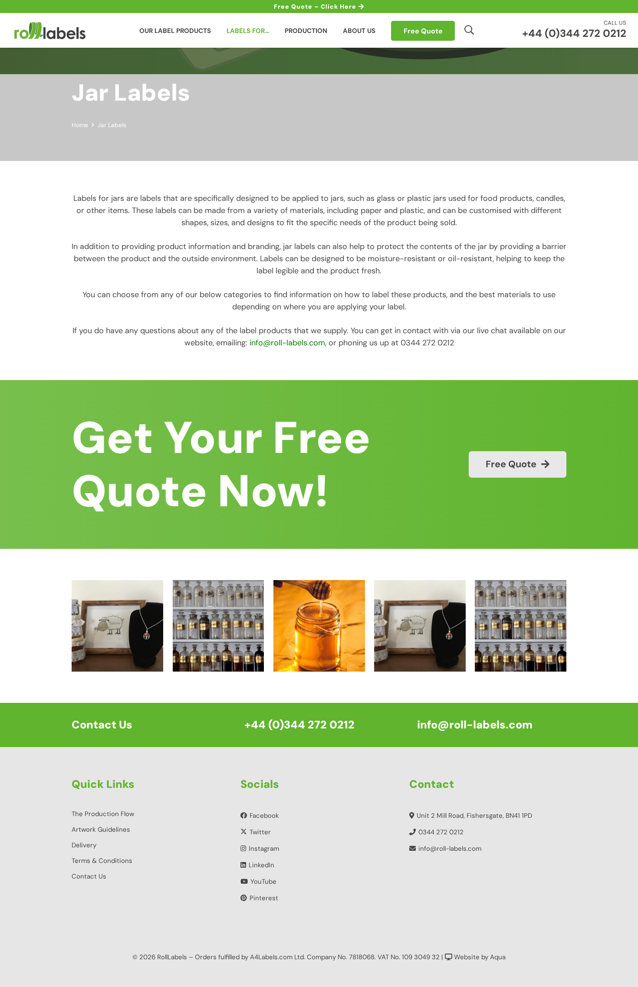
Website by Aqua (479, 957)
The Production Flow (103, 814)
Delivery (84, 845)
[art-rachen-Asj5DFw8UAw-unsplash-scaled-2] (226, 626)
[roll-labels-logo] (50, 30)
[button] (469, 30)
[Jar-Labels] (327, 626)
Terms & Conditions (102, 860)
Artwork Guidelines (101, 829)
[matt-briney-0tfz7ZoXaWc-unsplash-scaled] (125, 626)
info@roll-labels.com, (288, 343)
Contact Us (89, 876)
